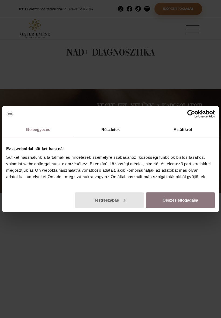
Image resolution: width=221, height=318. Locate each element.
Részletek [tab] (110, 129)
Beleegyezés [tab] (38, 129)
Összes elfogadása (180, 200)
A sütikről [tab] (183, 129)
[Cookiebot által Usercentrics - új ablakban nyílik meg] (191, 114)
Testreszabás (106, 200)
